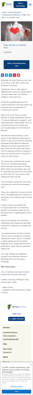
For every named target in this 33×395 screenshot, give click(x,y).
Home (4, 12)
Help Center (7, 349)
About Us (6, 362)
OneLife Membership (11, 339)
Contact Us (7, 352)
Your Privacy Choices (16, 386)
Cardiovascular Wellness (11, 15)
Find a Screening (9, 336)
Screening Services (10, 332)
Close (16, 391)
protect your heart (19, 275)
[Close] (31, 364)
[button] (30, 4)
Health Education (14, 12)
